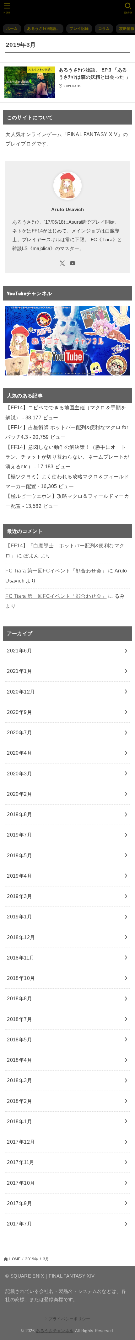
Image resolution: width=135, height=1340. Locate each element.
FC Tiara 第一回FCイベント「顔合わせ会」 (55, 570)
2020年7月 (19, 732)
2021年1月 (19, 671)
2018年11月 (20, 957)
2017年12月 (21, 1142)
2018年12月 (21, 937)
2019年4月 (19, 876)
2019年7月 (19, 835)
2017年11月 (20, 1162)
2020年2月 (19, 794)
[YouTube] (73, 263)
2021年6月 (19, 650)
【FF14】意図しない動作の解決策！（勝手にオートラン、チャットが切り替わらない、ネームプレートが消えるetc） (67, 457)
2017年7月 (19, 1223)
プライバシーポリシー (69, 1318)
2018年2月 (19, 1101)
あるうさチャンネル (54, 1330)
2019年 (31, 1259)
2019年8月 (19, 814)
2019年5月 (19, 855)
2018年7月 (19, 1019)
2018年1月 (19, 1121)
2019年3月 (19, 896)
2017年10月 (21, 1183)
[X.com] (62, 263)
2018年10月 (21, 978)
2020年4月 (19, 753)
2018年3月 (19, 1080)
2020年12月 (21, 691)
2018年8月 (19, 998)
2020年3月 (19, 773)
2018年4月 (19, 1060)
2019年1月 (19, 916)
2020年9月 (19, 712)
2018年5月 (19, 1039)
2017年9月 (19, 1203)
